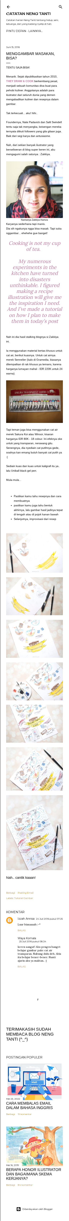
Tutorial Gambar (23, 898)
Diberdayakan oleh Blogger (37, 1209)
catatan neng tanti (28, 14)
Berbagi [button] (10, 892)
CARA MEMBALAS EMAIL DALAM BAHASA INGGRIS (29, 1105)
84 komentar (25, 1184)
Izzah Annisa (26, 918)
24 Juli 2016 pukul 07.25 (49, 918)
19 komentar (25, 1114)
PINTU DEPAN (16, 31)
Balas (21, 930)
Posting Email (26, 892)
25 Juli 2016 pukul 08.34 (32, 941)
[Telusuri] (60, 6)
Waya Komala (27, 938)
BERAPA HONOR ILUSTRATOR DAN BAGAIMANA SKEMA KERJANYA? (33, 1174)
